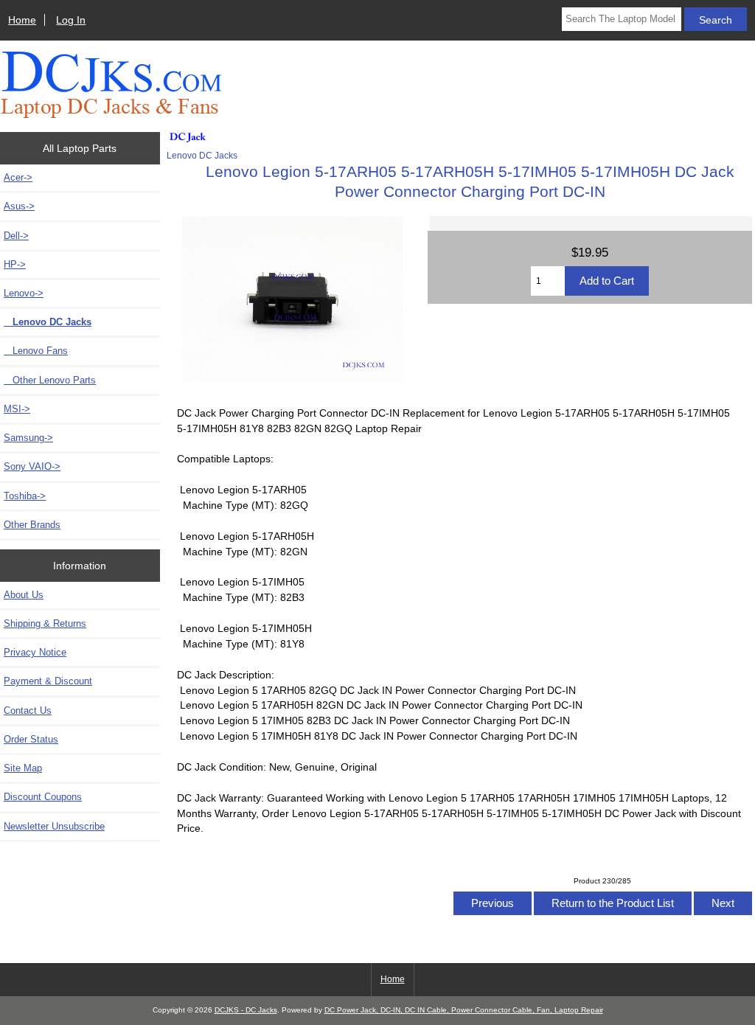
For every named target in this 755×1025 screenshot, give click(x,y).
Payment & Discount (48, 681)
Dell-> (16, 235)
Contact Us (28, 710)
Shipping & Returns (45, 623)
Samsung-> (28, 437)
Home (22, 20)
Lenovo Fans (36, 350)
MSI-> (17, 408)
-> (24, 293)
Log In (71, 20)
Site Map (23, 768)
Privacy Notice (35, 652)
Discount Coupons (43, 796)
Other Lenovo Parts (50, 380)
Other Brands (32, 524)
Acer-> (18, 177)
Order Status (31, 739)
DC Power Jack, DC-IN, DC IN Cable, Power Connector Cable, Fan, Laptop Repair (463, 1010)
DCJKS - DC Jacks (246, 1010)
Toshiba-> (25, 495)
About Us (24, 594)
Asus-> (19, 206)
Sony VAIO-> (32, 466)
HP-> (15, 264)
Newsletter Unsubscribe (54, 826)
